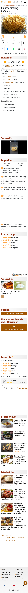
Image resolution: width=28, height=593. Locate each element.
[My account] (17, 2)
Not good (14, 248)
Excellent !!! (15, 237)
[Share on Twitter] (19, 49)
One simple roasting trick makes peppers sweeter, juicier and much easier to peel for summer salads (13, 508)
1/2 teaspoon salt (9, 110)
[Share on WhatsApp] (13, 49)
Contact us (19, 569)
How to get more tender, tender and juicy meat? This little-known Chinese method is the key (13, 460)
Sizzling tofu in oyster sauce (6, 292)
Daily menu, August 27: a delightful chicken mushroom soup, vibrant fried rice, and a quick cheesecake (13, 523)
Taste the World (10, 537)
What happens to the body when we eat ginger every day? (20, 446)
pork (8, 79)
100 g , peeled (10, 76)
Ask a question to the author (15, 313)
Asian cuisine (20, 537)
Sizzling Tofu (19, 291)
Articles (4, 580)
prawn (9, 76)
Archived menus (6, 574)
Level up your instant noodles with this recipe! (20, 433)
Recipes (4, 569)
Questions (5, 577)
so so (13, 245)
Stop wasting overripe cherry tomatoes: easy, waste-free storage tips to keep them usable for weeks (13, 494)
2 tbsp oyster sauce (9, 107)
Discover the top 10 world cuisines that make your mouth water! (20, 423)
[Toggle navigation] (25, 2)
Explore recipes (6, 535)
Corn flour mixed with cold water (14, 91)
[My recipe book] (13, 2)
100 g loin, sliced (10, 79)
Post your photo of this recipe (14, 329)
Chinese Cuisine (10, 540)
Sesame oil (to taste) (10, 94)
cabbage (9, 66)
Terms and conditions (18, 575)
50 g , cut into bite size (14, 82)
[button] (3, 24)
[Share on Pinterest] (24, 49)
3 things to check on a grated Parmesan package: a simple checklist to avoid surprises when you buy (14, 480)
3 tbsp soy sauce (9, 104)
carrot (12, 71)
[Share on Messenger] (8, 49)
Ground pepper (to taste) (11, 97)
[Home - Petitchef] (2, 5)
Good (13, 243)
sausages (9, 82)
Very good (15, 240)
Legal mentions (20, 579)
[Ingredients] (2, 296)
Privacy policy (20, 572)
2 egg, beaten (7, 88)
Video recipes (6, 572)
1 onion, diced (7, 85)
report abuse (22, 388)
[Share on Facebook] (2, 49)
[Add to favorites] (24, 43)
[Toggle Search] (21, 2)
